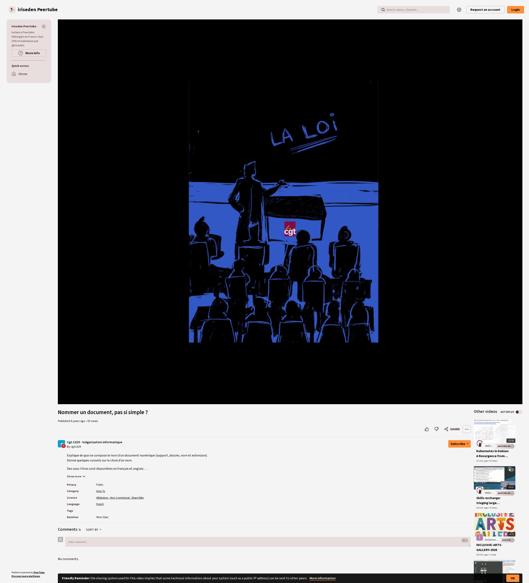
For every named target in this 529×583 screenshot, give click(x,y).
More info (32, 53)
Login (515, 9)
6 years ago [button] (78, 421)
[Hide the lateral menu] (43, 26)
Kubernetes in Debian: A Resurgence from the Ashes (492, 454)
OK (513, 578)
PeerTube (39, 572)
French (100, 504)
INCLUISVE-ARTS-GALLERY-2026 (489, 547)
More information (323, 578)
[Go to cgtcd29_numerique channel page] (63, 445)
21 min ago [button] (482, 461)
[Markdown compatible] (465, 540)
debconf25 (491, 446)
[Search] (383, 9)
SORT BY (92, 529)
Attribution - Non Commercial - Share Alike (120, 498)
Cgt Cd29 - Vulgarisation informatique (94, 442)
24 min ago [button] (482, 508)
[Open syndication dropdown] (80, 529)
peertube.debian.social (506, 446)
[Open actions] (467, 429)
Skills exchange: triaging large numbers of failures (491, 500)
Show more (74, 476)
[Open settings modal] (459, 9)
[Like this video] (427, 429)
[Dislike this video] (436, 429)
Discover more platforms (26, 576)
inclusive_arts (493, 540)
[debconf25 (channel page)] (479, 443)
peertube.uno (508, 540)
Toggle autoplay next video (518, 412)
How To (100, 491)
